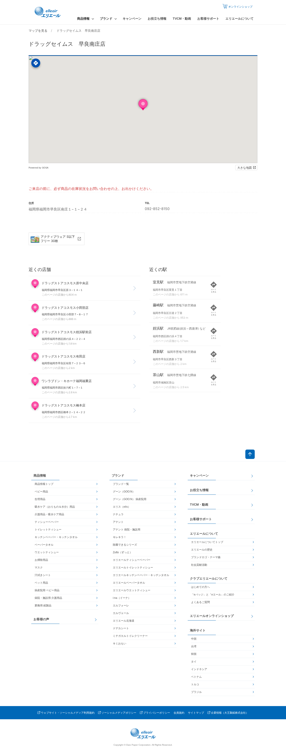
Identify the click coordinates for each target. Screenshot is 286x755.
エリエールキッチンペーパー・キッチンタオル (141, 575)
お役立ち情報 (157, 18)
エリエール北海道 (123, 620)
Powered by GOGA (38, 167)
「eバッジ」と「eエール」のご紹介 (212, 594)
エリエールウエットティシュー (131, 590)
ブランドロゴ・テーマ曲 (206, 557)
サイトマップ (196, 712)
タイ (193, 661)
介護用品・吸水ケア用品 (49, 514)
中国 (193, 638)
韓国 (193, 654)
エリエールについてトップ (207, 542)
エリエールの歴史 (201, 549)
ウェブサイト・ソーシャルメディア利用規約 (68, 712)
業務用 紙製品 (43, 605)
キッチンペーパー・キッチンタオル (56, 537)
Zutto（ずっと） (122, 552)
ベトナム (196, 676)
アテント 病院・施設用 (126, 529)
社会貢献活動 (199, 564)
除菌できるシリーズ (125, 544)
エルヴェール (121, 613)
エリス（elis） (121, 506)
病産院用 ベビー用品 (47, 590)
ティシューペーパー (47, 522)
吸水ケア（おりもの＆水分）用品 (55, 506)
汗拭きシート (43, 575)
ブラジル (196, 692)
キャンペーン (132, 18)
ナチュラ (118, 514)
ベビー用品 (41, 491)
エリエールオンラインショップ (212, 616)
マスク (39, 567)
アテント (118, 522)
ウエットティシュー (47, 552)
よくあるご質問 (200, 602)
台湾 (193, 646)
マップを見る (38, 30)
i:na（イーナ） (122, 597)
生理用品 (40, 499)
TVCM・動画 (182, 18)
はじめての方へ (200, 587)
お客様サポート (208, 18)
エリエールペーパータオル (129, 582)
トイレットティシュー (48, 529)
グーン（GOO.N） (124, 491)
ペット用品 (41, 582)
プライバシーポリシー (156, 712)
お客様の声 (41, 619)
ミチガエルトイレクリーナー (130, 635)
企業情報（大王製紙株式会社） (229, 712)
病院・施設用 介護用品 (48, 597)
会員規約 (179, 712)
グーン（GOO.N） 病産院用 (129, 499)
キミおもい (119, 643)
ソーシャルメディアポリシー (118, 712)
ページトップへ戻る (250, 454)
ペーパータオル (44, 544)
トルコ (195, 684)
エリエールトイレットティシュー (133, 567)
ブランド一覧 (121, 484)
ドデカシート (121, 628)
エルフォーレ (121, 605)
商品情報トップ (44, 484)
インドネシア (199, 669)
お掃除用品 (41, 560)
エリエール (48, 12)
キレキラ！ (119, 537)
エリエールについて (239, 18)
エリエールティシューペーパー (131, 560)
